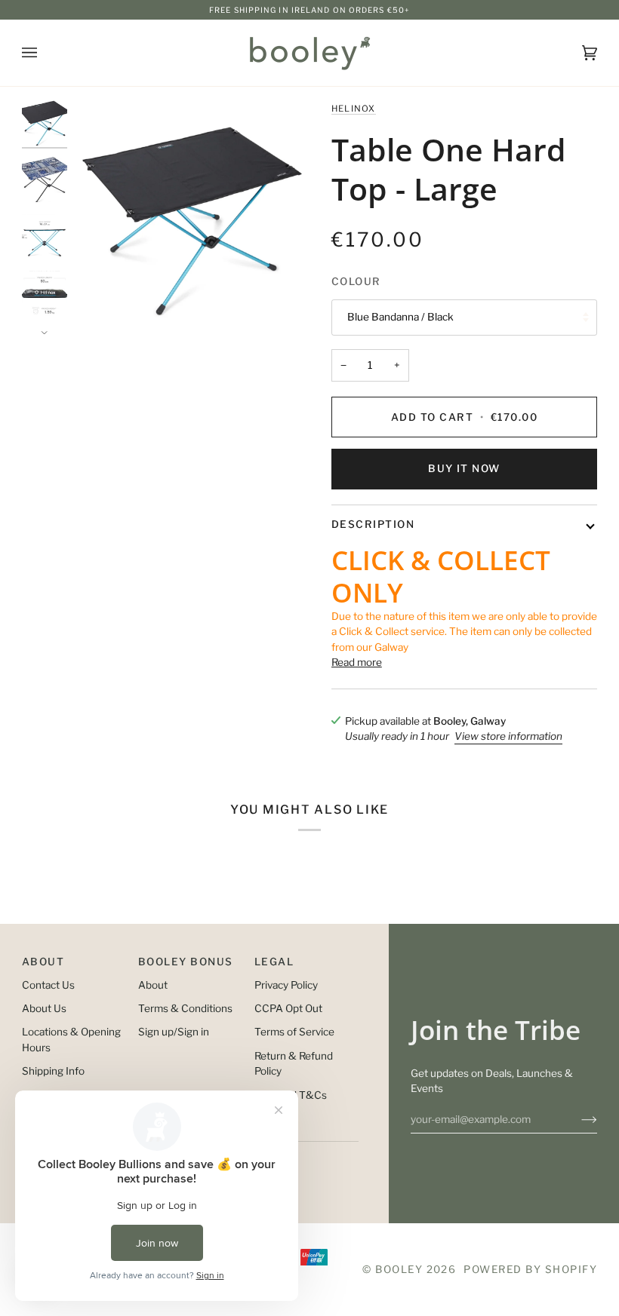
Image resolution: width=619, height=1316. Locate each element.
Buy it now (464, 468)
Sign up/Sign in (173, 1032)
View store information (508, 736)
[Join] (577, 1119)
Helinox (353, 108)
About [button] (43, 962)
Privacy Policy (286, 985)
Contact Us (48, 985)
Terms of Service (294, 1032)
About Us (44, 1008)
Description (372, 524)
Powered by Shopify (530, 1269)
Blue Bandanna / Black (400, 317)
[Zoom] (192, 217)
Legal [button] (274, 962)
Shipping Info (53, 1071)
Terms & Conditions (185, 1008)
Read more (356, 662)
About (153, 985)
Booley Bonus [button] (185, 962)
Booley (399, 1269)
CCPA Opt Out (288, 1008)
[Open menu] (44, 53)
